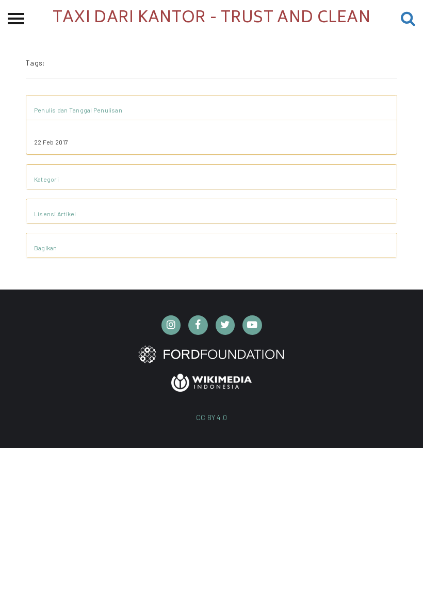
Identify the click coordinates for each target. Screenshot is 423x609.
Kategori (46, 179)
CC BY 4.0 (211, 417)
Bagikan (45, 247)
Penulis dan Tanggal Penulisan (78, 110)
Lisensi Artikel (55, 213)
